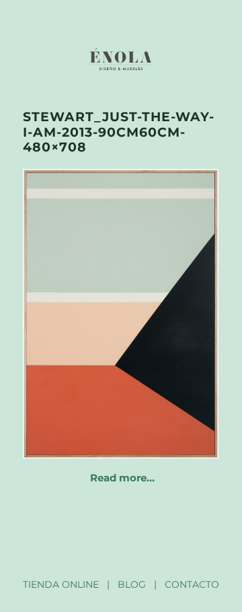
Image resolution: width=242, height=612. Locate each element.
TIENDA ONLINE (61, 584)
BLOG (132, 584)
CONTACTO (192, 584)
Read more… (122, 477)
